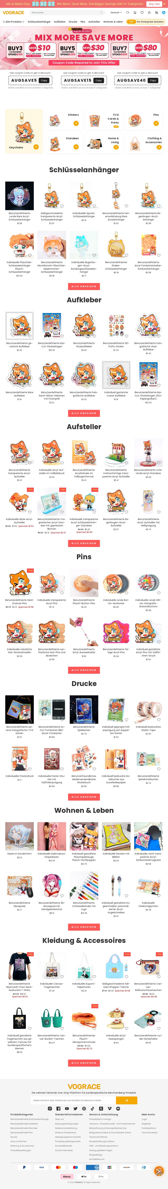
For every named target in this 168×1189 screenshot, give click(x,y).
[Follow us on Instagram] (50, 1108)
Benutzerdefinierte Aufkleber (24, 1123)
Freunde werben (150, 1132)
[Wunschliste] (142, 12)
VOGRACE (79, 1182)
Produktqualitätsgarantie (67, 1141)
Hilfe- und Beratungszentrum (103, 1145)
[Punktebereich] (156, 12)
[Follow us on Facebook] (58, 1108)
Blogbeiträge (95, 1154)
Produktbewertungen (20, 1150)
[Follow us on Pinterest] (84, 1108)
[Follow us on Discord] (118, 1108)
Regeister (146, 1123)
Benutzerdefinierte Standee (23, 1128)
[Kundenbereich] (149, 12)
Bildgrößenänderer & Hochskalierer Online (110, 1132)
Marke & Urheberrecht (65, 1132)
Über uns (59, 1119)
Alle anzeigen (84, 286)
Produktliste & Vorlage (100, 1119)
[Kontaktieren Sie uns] (127, 12)
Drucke (13, 1137)
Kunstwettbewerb (63, 1145)
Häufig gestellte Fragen (100, 1150)
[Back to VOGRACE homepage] (84, 1086)
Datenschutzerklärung (66, 1128)
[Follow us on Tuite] (75, 1108)
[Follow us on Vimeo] (109, 1108)
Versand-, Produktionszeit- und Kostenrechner (112, 1123)
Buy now (154, 4)
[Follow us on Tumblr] (101, 1108)
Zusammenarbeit (64, 1150)
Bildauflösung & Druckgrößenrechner (107, 1128)
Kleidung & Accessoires (22, 1145)
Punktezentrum (149, 1128)
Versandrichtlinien (98, 1137)
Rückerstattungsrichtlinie (101, 1141)
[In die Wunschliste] (30, 206)
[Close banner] (164, 4)
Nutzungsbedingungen (66, 1123)
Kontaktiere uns (97, 1159)
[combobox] (66, 12)
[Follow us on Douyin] (92, 1108)
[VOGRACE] (13, 12)
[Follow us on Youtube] (67, 1108)
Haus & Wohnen (18, 1141)
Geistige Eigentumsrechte (68, 1137)
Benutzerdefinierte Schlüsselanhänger (29, 1119)
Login (144, 1119)
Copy (44, 80)
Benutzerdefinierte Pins (21, 1132)
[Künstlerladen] (163, 12)
